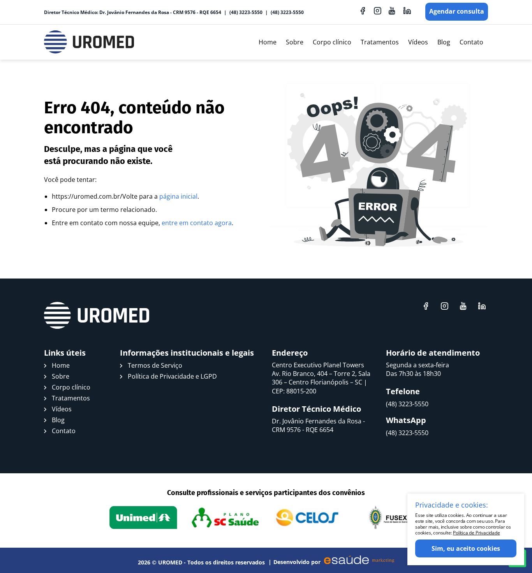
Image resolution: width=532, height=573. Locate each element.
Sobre (294, 42)
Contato (471, 42)
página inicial (178, 196)
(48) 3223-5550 (245, 12)
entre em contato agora (197, 223)
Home (268, 42)
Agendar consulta (456, 11)
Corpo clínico (332, 42)
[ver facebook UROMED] (362, 10)
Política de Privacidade (476, 533)
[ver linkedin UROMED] (407, 10)
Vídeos (418, 42)
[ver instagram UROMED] (377, 10)
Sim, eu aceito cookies (466, 548)
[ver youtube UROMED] (392, 10)
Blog (443, 42)
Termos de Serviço (155, 365)
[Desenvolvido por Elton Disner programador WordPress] (96, 315)
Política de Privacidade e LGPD (172, 376)
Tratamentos (380, 42)
